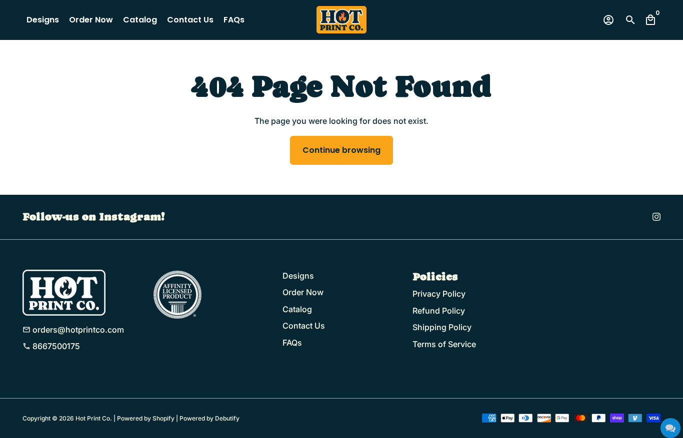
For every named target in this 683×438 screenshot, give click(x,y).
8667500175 (51, 346)
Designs (42, 19)
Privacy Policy (439, 294)
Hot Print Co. (94, 418)
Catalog (140, 19)
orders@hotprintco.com (73, 330)
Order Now (91, 19)
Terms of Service (444, 344)
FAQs (234, 19)
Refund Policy (438, 311)
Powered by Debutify (210, 418)
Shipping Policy (442, 327)
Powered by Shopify (145, 418)
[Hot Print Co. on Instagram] (656, 217)
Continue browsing (341, 150)
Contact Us (190, 19)
